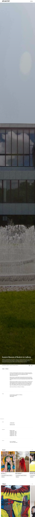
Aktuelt (3, 450)
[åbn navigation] (32, 1)
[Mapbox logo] (2, 418)
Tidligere (4, 484)
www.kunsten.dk (12, 424)
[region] (17, 409)
